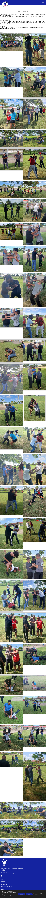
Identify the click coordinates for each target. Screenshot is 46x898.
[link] (35, 21)
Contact (2, 879)
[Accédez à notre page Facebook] (1, 876)
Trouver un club (4, 884)
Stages (2, 889)
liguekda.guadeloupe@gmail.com (11, 873)
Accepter (21, 894)
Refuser (29, 894)
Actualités (3, 881)
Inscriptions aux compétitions (6, 886)
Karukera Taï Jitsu (35, 19)
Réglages (37, 894)
